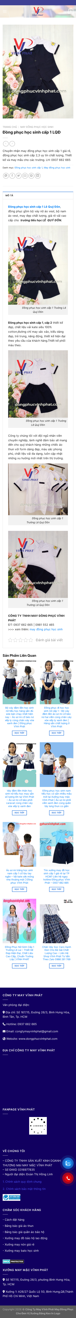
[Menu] (5, 11)
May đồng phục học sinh (36, 126)
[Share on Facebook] (12, 176)
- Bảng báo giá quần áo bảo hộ (23, 1232)
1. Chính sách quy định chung (22, 1181)
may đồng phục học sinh (46, 629)
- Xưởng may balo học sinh (21, 1250)
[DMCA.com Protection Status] (13, 1261)
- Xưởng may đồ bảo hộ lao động (25, 1238)
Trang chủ (10, 126)
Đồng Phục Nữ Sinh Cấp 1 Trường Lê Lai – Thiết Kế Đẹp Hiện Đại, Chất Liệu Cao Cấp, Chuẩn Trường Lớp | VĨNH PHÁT (19, 953)
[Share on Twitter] (19, 176)
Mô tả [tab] (9, 195)
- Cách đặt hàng (13, 1219)
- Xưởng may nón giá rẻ (18, 1244)
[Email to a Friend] (25, 176)
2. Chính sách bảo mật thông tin (24, 1189)
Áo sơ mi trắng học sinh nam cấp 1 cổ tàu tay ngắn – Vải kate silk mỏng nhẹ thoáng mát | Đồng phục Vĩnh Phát (19, 876)
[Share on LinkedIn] (38, 176)
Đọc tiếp (19, 733)
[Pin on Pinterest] (31, 176)
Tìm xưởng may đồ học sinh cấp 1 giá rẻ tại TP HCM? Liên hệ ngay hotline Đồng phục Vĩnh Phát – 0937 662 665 (56, 876)
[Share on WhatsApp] (6, 176)
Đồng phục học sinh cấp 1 (28, 167)
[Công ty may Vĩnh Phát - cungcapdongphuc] (38, 11)
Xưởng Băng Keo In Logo (45, 1313)
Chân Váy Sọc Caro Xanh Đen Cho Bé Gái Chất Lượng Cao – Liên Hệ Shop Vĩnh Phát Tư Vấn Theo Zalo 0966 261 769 (56, 953)
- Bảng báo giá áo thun (18, 1226)
